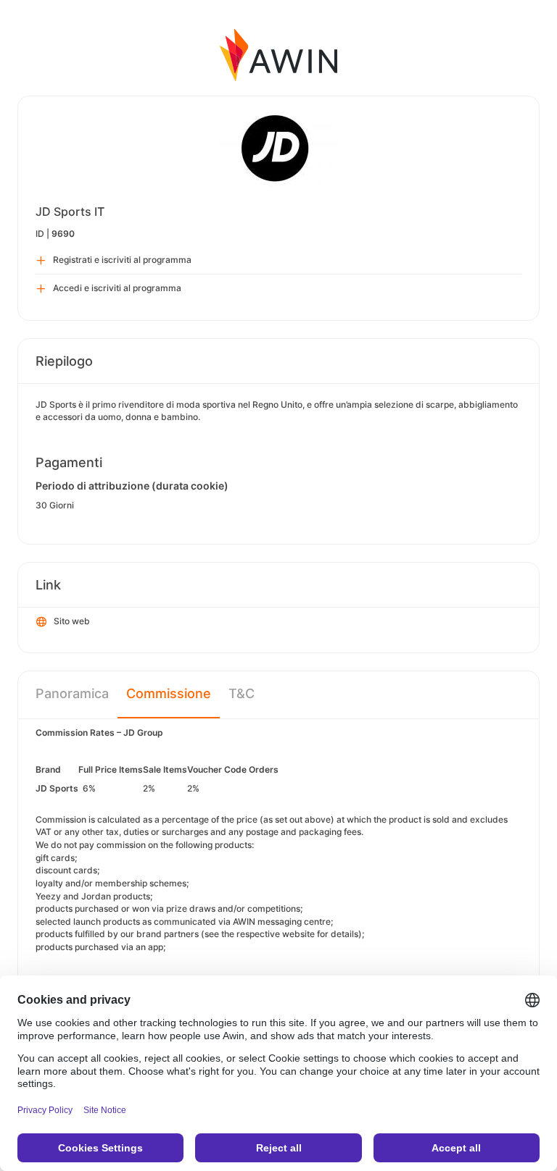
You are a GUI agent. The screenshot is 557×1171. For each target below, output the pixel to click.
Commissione (168, 693)
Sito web (72, 621)
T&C (241, 693)
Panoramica (72, 693)
